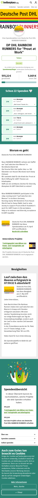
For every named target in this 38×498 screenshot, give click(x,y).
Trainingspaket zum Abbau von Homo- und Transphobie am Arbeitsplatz (14, 245)
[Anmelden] (36, 2)
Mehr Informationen (19, 482)
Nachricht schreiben (20, 231)
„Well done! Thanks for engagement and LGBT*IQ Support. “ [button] (21, 104)
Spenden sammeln (23, 7)
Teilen (19, 58)
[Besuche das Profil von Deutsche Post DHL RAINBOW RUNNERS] (19, 30)
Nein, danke (19, 486)
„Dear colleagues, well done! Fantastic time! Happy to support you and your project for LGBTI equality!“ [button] (22, 114)
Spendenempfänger (9, 69)
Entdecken (12, 7)
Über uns (34, 7)
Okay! (19, 492)
